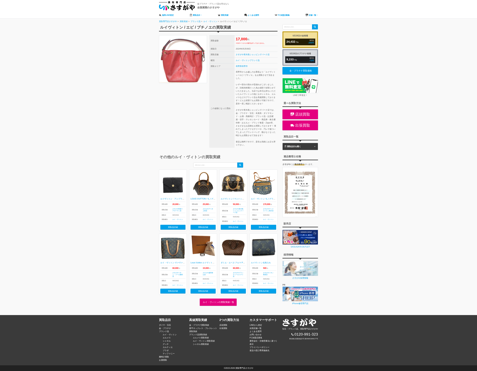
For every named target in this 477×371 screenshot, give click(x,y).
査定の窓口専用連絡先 (259, 350)
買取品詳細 (173, 227)
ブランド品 (255, 60)
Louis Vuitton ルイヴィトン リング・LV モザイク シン (214, 263)
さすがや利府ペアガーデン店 (177, 209)
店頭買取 (302, 114)
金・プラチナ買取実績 (199, 325)
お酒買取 (163, 360)
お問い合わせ (255, 335)
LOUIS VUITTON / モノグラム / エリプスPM (210, 199)
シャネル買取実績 (201, 344)
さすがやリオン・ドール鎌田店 (177, 274)
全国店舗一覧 (255, 328)
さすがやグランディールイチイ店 (238, 274)
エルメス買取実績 (201, 338)
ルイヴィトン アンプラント (173, 199)
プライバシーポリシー (259, 347)
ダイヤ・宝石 (165, 325)
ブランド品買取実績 (198, 335)
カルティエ (168, 347)
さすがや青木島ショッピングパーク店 (253, 54)
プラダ (166, 350)
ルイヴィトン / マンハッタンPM (235, 199)
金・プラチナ (165, 328)
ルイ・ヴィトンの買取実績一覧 (218, 302)
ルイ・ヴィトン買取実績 (204, 341)
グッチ (166, 344)
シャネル (167, 341)
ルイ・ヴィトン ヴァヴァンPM (174, 263)
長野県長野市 (242, 66)
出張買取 (302, 125)
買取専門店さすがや (244, 368)
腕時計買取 (164, 357)
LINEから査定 (256, 325)
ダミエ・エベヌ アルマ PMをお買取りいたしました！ (244, 263)
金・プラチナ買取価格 (300, 70)
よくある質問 (255, 331)
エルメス (167, 338)
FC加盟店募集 (256, 338)
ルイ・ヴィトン (243, 60)
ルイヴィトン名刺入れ (261, 263)
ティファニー (169, 354)
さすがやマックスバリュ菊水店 (268, 209)
